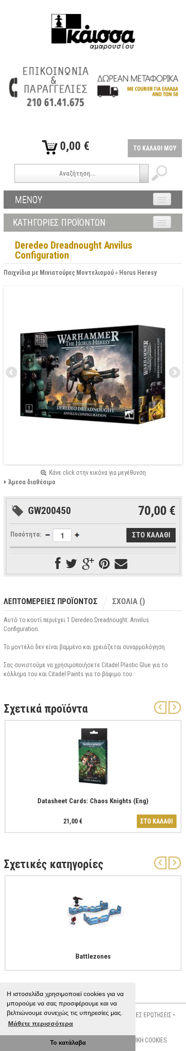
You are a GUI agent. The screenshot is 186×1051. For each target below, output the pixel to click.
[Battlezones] (93, 910)
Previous (12, 373)
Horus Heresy (138, 272)
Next (174, 373)
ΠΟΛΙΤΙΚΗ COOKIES (143, 1040)
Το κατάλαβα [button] (68, 1043)
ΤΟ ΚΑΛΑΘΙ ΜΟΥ (155, 148)
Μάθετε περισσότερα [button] (40, 1023)
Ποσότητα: (26, 534)
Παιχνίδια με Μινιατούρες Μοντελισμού (59, 272)
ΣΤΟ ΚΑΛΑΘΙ (156, 821)
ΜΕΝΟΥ (28, 199)
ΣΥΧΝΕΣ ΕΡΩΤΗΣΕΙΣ (147, 1015)
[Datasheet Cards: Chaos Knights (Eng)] (93, 754)
